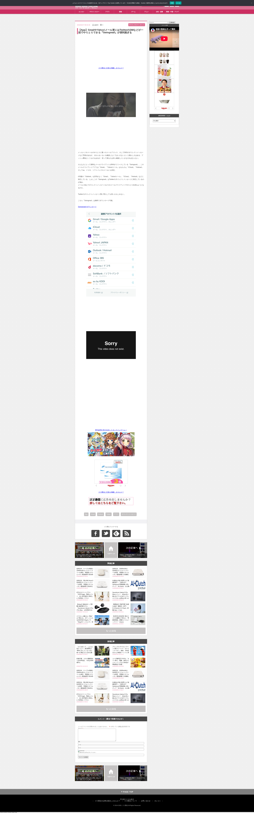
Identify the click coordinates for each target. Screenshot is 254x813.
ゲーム (133, 11)
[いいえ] (252, 3)
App (86, 514)
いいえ (178, 3)
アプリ (107, 11)
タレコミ (157, 801)
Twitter (108, 514)
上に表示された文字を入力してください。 (87, 752)
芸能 (120, 11)
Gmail (93, 514)
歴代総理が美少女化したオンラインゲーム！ (111, 430)
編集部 (96, 25)
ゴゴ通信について (130, 801)
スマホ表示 (130, 799)
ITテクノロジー (94, 11)
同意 (172, 3)
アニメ (146, 11)
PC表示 (123, 799)
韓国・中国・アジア (172, 11)
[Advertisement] (111, 49)
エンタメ (81, 11)
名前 (79, 741)
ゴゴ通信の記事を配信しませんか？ (107, 801)
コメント (80, 728)
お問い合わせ (145, 801)
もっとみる (111, 631)
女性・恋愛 (159, 11)
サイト (79, 747)
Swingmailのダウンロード (87, 207)
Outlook (100, 514)
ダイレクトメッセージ (129, 514)
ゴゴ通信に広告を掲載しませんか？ (111, 68)
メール (79, 744)
